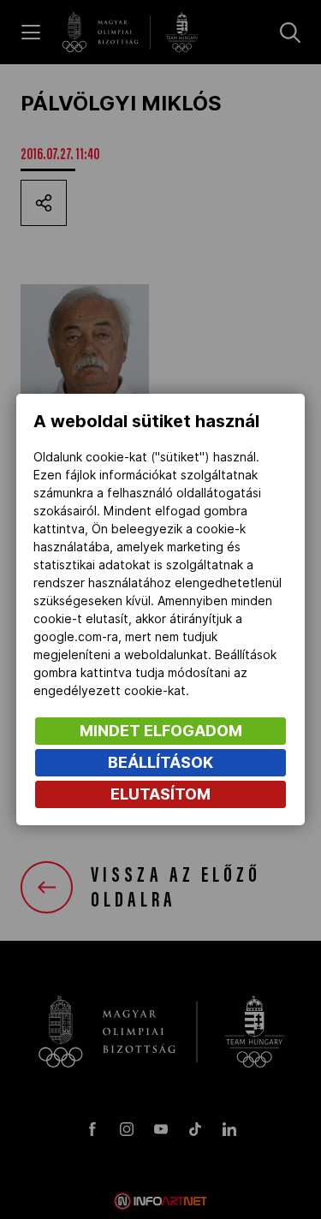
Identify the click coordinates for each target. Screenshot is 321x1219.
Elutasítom (160, 794)
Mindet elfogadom (161, 731)
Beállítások (160, 762)
